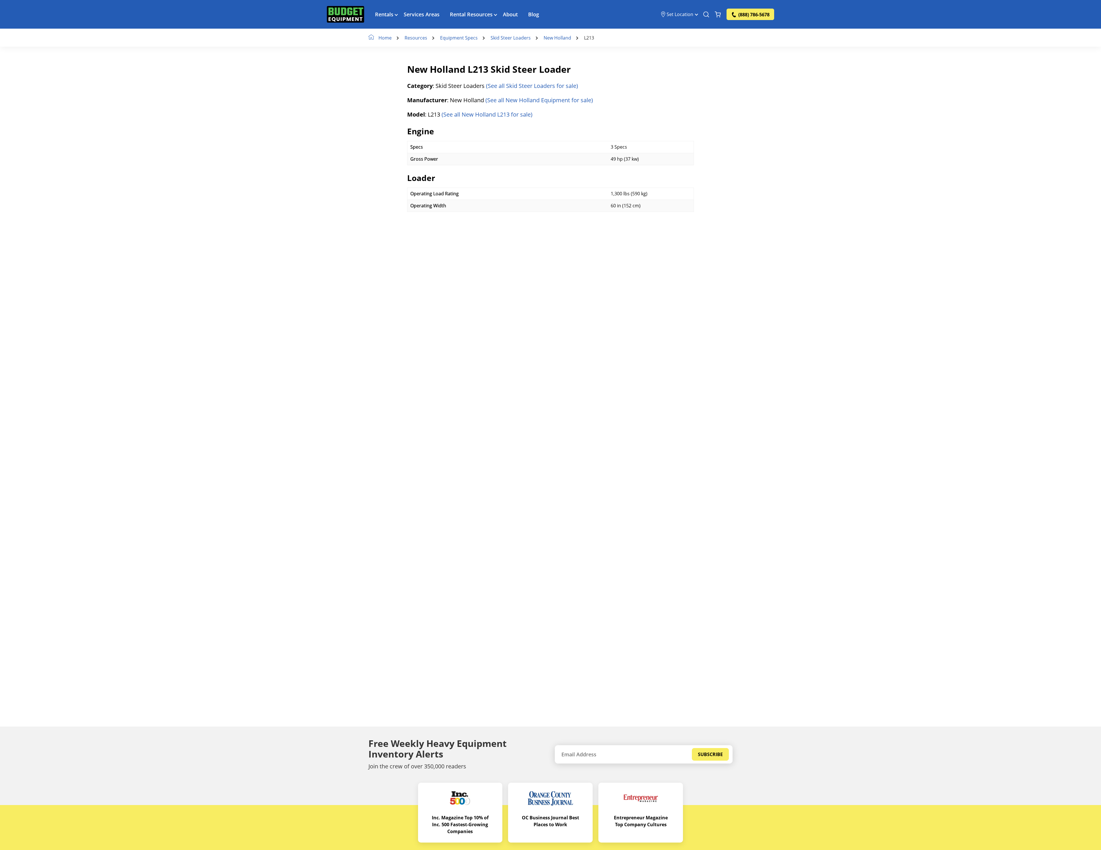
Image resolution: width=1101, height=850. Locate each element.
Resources (416, 38)
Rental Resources (471, 14)
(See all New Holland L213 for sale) (487, 114)
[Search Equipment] (706, 14)
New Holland (557, 38)
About (510, 14)
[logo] (345, 14)
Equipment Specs (459, 38)
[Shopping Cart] (718, 14)
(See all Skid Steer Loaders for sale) (532, 86)
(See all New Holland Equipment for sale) (539, 100)
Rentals (384, 14)
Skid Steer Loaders (511, 38)
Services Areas (422, 14)
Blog (533, 14)
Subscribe (710, 754)
